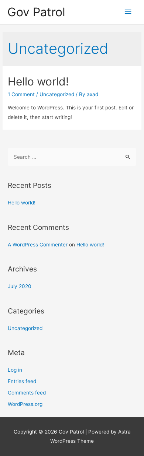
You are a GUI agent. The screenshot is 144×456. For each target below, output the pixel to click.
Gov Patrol (36, 12)
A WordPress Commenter (38, 245)
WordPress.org (25, 404)
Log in (15, 370)
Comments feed (27, 393)
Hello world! (38, 81)
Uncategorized (57, 94)
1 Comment (21, 94)
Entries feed (22, 381)
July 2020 (19, 286)
